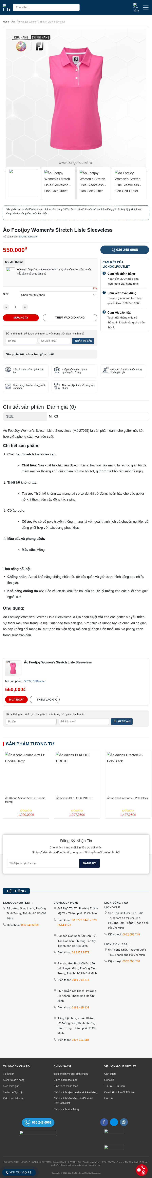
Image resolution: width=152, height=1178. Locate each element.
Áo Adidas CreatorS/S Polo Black (127, 798)
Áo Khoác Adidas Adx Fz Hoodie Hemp (25, 799)
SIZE (6, 294)
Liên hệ (108, 1098)
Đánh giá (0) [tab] (61, 407)
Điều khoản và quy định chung (71, 1073)
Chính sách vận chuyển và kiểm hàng (75, 1092)
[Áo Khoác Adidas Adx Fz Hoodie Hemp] (26, 772)
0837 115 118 (80, 1039)
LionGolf (109, 1079)
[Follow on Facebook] (104, 1122)
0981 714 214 (80, 979)
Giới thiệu (110, 1073)
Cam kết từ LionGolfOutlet (119, 1092)
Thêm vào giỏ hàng (70, 317)
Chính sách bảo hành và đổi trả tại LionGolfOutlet (73, 1100)
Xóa (95, 288)
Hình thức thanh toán (66, 1086)
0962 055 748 (131, 934)
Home (6, 21)
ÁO (13, 21)
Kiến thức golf (11, 1086)
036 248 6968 (127, 250)
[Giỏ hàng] (136, 7)
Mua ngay (20, 317)
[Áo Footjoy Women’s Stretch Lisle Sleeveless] (13, 668)
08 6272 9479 (80, 952)
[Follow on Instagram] (124, 1122)
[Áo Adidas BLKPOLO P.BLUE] (77, 772)
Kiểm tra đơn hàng (13, 1079)
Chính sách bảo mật (65, 1079)
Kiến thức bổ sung (13, 1098)
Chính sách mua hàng (66, 1109)
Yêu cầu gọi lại (21, 1172)
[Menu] (145, 7)
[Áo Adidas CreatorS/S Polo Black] (128, 772)
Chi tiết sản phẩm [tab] (23, 407)
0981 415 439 (80, 1007)
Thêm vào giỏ (47, 699)
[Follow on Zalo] (114, 1122)
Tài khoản (8, 1073)
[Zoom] (9, 166)
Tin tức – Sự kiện (13, 1092)
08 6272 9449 (80, 920)
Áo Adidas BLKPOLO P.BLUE (74, 798)
